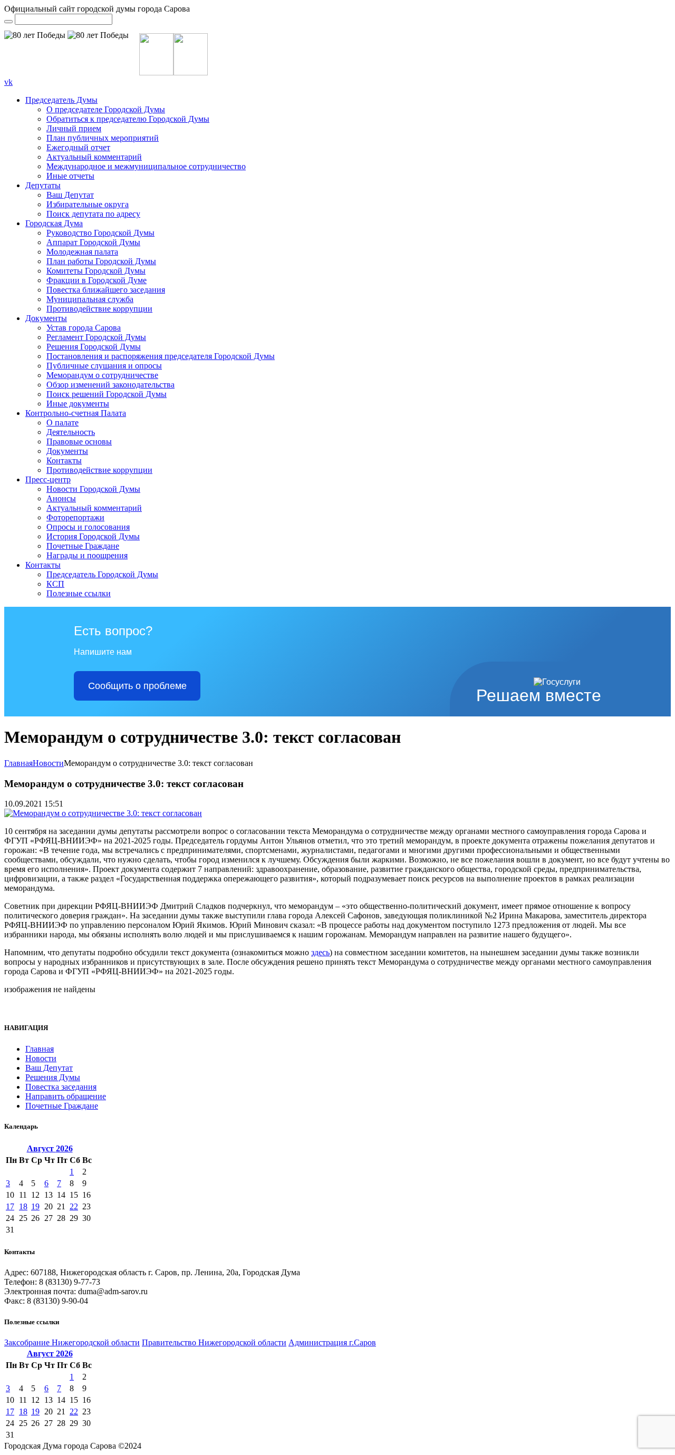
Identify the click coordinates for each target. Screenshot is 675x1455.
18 (23, 1206)
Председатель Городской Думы (102, 574)
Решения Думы (52, 1077)
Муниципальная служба (89, 299)
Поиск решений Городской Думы (106, 394)
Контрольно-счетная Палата (75, 413)
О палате (62, 422)
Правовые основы (79, 441)
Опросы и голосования (88, 526)
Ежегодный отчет (78, 147)
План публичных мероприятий (102, 137)
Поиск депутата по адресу (93, 213)
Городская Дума (54, 223)
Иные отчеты (70, 175)
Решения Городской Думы (93, 346)
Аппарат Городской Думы (93, 242)
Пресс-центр (48, 479)
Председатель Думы (61, 99)
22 (74, 1206)
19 (35, 1206)
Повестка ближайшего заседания (105, 289)
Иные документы (77, 403)
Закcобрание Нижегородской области (72, 1342)
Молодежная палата (82, 251)
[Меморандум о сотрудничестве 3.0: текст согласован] (103, 813)
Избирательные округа (87, 204)
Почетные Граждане (82, 545)
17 (10, 1206)
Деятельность (70, 432)
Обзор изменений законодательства (110, 384)
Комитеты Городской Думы (96, 270)
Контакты (64, 460)
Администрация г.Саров (332, 1342)
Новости (48, 763)
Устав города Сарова (83, 327)
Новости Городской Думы (93, 488)
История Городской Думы (93, 536)
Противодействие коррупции (99, 308)
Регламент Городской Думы (96, 337)
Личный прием (73, 128)
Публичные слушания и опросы (104, 365)
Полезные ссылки (78, 593)
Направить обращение (65, 1096)
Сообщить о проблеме (137, 686)
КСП (55, 583)
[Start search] (8, 21)
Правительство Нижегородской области (214, 1342)
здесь (320, 952)
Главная (18, 763)
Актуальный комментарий (94, 156)
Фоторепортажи (75, 517)
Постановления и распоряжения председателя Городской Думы (160, 356)
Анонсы (61, 498)
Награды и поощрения (87, 555)
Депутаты (43, 185)
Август (50, 1148)
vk (8, 81)
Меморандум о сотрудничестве (102, 375)
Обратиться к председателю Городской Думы (127, 118)
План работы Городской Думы (101, 261)
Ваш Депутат (70, 194)
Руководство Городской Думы (100, 232)
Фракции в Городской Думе (96, 280)
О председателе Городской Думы (105, 109)
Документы (46, 318)
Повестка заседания (61, 1086)
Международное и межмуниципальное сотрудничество (146, 166)
